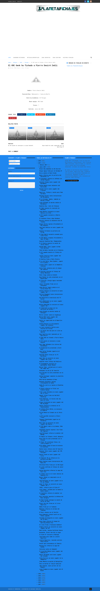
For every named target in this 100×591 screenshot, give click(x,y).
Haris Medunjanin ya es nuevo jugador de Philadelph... (50, 301)
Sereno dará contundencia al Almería (50, 543)
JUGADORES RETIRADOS (19, 57)
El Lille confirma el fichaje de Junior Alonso (51, 467)
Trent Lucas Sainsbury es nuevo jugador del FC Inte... (51, 392)
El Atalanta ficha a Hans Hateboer (49, 218)
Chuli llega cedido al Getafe (48, 275)
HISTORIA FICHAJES (68, 57)
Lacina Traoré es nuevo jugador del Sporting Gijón (50, 256)
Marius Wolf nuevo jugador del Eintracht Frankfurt (48, 317)
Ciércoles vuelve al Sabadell (48, 549)
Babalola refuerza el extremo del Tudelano (49, 509)
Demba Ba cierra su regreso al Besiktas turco (51, 385)
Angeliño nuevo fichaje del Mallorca (50, 361)
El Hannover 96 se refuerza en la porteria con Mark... (49, 458)
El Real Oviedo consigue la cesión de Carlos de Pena (50, 500)
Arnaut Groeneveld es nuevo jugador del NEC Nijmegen (51, 402)
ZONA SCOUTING (57, 57)
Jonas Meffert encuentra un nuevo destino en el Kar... (49, 212)
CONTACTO (19, 1)
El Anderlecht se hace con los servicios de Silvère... (48, 308)
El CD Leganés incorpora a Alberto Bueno (49, 215)
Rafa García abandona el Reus (48, 379)
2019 (39, 161)
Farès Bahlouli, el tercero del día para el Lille (50, 399)
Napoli (30, 128)
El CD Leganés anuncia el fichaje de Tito (50, 253)
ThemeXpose (17, 589)
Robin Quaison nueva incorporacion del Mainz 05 (51, 462)
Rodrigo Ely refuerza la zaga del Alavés (49, 546)
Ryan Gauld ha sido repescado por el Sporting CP (50, 334)
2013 (39, 580)
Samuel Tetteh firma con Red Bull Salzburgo (49, 396)
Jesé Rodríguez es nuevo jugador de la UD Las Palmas (51, 481)
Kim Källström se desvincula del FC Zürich (50, 298)
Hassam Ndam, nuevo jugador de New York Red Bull (49, 247)
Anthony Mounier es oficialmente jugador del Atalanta (49, 324)
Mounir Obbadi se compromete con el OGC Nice (50, 477)
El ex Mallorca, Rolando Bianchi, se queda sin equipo (54, 135)
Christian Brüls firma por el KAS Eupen (51, 465)
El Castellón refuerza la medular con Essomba (50, 493)
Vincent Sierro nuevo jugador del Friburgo (49, 189)
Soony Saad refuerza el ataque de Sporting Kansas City (49, 522)
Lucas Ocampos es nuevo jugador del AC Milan (51, 569)
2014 (39, 578)
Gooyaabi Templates (35, 589)
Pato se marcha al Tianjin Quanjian (50, 563)
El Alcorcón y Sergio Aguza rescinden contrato (50, 281)
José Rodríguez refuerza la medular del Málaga (51, 433)
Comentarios (14, 163)
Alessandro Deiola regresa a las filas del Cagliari (50, 430)
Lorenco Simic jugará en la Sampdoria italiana (50, 265)
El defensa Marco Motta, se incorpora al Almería (50, 409)
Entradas (13, 161)
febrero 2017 (44, 165)
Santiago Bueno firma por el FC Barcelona (48, 355)
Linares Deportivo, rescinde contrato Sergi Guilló (50, 540)
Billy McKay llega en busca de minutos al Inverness (51, 446)
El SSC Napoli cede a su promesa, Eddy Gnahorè (35, 135)
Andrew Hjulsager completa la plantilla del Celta (51, 376)
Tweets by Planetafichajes (75, 66)
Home (9, 57)
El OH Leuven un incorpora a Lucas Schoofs (49, 341)
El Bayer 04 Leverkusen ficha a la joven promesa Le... (49, 442)
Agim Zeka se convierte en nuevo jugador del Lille (49, 358)
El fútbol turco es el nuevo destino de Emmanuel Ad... (51, 474)
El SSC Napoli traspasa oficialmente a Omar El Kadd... (51, 238)
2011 (39, 584)
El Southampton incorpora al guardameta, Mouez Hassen (47, 364)
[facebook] (85, 1)
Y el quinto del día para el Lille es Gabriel (50, 331)
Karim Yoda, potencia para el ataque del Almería (50, 268)
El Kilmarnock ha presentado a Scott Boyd (50, 348)
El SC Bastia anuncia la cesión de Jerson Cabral (49, 244)
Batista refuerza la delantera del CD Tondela (50, 221)
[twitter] (88, 1)
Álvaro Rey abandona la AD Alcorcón (50, 169)
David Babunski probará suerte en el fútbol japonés (50, 515)
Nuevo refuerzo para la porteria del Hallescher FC (50, 175)
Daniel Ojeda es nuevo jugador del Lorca (49, 455)
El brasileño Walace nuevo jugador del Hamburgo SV (51, 551)
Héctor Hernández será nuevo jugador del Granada (50, 555)
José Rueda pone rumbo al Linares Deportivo (49, 537)
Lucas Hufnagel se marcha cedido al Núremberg (50, 203)
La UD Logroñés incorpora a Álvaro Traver (49, 416)
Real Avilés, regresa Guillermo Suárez (51, 530)
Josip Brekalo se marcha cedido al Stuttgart (49, 312)
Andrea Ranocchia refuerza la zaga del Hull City (50, 471)
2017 (39, 163)
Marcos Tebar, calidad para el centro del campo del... (50, 367)
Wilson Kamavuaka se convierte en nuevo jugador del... (51, 305)
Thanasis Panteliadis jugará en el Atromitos (49, 420)
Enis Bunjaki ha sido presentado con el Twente (51, 373)
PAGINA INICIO (12, 1)
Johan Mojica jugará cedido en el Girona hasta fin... (49, 288)
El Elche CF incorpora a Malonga (49, 534)
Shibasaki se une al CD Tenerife (49, 370)
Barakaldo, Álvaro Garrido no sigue (50, 532)
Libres (48, 128)
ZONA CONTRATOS (46, 57)
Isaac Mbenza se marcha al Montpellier (51, 561)
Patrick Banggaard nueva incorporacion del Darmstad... (51, 294)
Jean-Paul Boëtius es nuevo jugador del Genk (51, 228)
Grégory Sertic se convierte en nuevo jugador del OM (50, 527)
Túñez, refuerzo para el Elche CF (49, 487)
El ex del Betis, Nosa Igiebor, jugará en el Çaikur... (51, 261)
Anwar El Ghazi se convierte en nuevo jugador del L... (50, 484)
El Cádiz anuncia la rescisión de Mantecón (49, 208)
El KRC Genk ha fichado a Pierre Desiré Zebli (16, 135)
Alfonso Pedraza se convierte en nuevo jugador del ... (51, 291)
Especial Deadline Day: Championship (50, 241)
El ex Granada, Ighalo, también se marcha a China (49, 199)
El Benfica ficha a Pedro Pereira (49, 259)
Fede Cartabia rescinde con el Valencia (51, 250)
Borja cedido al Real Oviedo (47, 173)
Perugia (27, 62)
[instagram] (91, 1)
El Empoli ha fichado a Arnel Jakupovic (51, 436)
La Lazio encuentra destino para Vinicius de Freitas (49, 327)
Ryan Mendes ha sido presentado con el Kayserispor (50, 277)
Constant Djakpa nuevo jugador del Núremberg (49, 182)
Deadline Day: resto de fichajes (49, 206)
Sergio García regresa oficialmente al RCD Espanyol (51, 224)
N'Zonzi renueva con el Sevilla (48, 512)
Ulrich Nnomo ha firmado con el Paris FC (50, 413)
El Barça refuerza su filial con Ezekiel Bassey (49, 389)
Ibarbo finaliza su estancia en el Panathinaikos (49, 406)
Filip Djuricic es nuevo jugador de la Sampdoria (51, 558)
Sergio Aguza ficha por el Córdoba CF (50, 171)
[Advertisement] (19, 30)
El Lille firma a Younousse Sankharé (50, 524)
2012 (39, 582)
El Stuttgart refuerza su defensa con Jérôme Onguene (50, 179)
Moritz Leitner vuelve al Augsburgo (50, 315)
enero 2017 (43, 167)
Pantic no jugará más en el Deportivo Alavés (50, 321)
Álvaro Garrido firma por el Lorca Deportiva (49, 504)
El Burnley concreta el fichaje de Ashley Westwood (49, 272)
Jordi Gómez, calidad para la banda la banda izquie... (51, 490)
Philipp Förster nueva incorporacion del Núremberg (50, 196)
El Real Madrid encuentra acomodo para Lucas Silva (51, 235)
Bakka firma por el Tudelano (47, 507)
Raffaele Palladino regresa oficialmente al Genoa (47, 382)
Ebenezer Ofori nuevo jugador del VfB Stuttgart (50, 451)
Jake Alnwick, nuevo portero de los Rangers (50, 566)
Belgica (15, 62)
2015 (39, 576)
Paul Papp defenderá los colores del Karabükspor (50, 345)
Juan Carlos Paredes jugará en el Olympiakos (49, 352)
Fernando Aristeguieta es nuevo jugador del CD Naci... (51, 518)
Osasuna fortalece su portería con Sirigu (49, 231)
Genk (21, 62)
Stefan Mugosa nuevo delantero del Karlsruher (49, 186)
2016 (39, 573)
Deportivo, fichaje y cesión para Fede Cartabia (51, 193)
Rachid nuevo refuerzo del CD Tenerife (51, 449)
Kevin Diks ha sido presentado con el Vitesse (50, 439)
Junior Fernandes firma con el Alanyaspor (48, 284)
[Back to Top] (90, 589)
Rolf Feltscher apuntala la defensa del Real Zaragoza (51, 497)
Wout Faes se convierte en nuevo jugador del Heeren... (49, 423)
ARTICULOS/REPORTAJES (33, 57)
